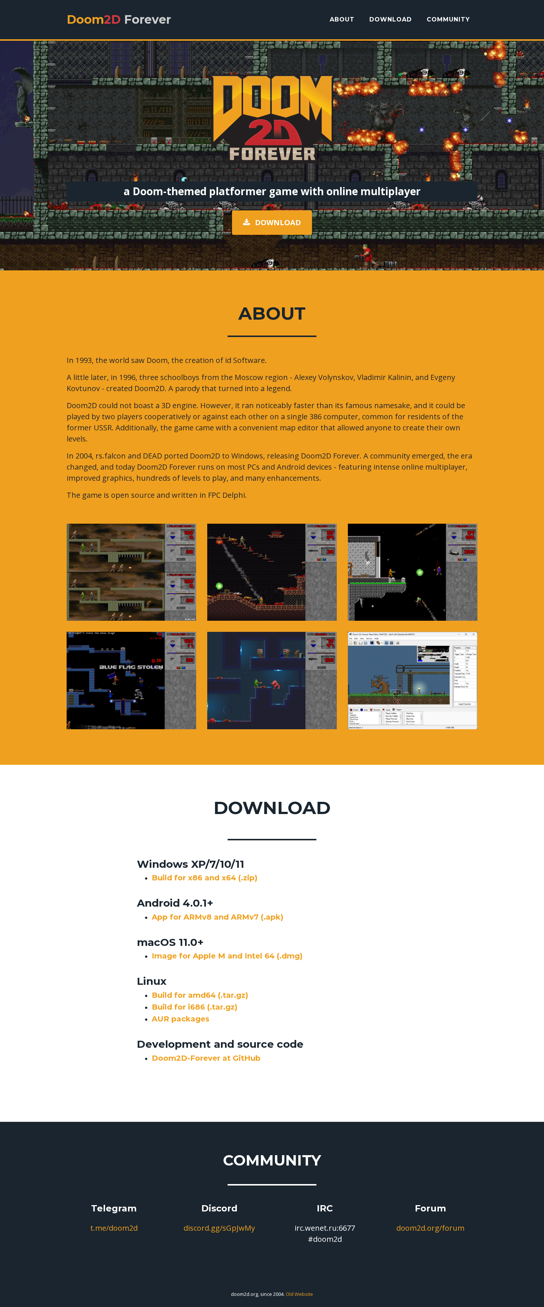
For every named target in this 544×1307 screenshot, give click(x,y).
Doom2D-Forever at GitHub (206, 1058)
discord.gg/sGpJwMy (219, 1228)
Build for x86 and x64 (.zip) (205, 877)
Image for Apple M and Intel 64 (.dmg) (227, 955)
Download (390, 19)
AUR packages (180, 1018)
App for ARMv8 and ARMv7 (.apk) (217, 917)
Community (448, 19)
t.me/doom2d (114, 1228)
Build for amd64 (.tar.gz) (200, 995)
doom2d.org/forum (430, 1228)
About (342, 19)
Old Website (299, 1294)
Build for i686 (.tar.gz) (195, 1007)
